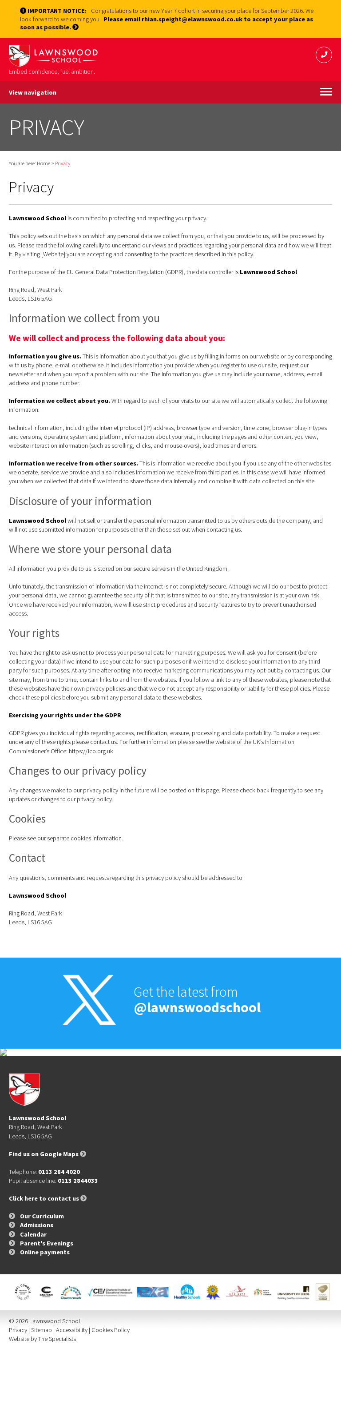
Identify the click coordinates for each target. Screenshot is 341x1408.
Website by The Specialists (42, 1339)
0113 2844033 (78, 1181)
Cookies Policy (110, 1330)
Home (43, 163)
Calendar (33, 1234)
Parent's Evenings (46, 1243)
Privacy (18, 1330)
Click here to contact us (44, 1198)
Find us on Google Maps (44, 1154)
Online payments (45, 1252)
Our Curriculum (42, 1216)
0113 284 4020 (59, 1172)
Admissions (36, 1225)
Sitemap (41, 1330)
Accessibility (71, 1330)
